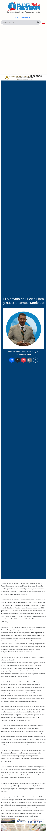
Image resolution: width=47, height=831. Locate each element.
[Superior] (23, 77)
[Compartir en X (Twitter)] (17, 360)
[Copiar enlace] (35, 360)
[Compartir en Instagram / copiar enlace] (23, 360)
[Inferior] (23, 820)
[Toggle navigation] (43, 22)
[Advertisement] (23, 49)
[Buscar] (38, 22)
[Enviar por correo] (29, 360)
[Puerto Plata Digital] (23, 7)
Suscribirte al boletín (23, 17)
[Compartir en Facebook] (11, 360)
